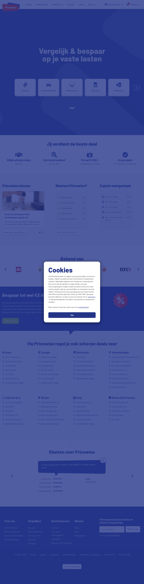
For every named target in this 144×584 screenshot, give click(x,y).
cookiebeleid (83, 307)
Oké (72, 315)
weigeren (91, 297)
